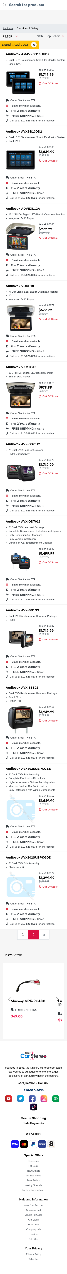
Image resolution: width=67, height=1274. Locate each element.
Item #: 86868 (46, 224)
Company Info (33, 1229)
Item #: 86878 (46, 460)
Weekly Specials (33, 1185)
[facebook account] (32, 1098)
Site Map (33, 1239)
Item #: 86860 (46, 70)
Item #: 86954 (46, 707)
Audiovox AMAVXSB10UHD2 (27, 54)
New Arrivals (33, 1170)
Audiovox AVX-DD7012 (23, 521)
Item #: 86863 (46, 147)
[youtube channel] (8, 1098)
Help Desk (33, 1224)
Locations (34, 1234)
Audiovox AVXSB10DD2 (24, 131)
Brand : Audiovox (15, 44)
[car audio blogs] (56, 1098)
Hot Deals (33, 1166)
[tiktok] (33, 1106)
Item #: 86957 (46, 796)
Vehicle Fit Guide (33, 1215)
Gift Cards (33, 1219)
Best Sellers (33, 1180)
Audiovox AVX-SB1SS (22, 610)
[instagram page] (44, 1098)
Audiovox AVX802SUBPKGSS (28, 768)
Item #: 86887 (46, 626)
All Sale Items (33, 1175)
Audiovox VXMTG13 (21, 367)
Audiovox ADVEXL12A (23, 208)
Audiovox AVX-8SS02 (22, 687)
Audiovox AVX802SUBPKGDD (28, 857)
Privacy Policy (33, 1254)
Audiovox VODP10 (20, 286)
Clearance (33, 1161)
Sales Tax (33, 1259)
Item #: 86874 (46, 382)
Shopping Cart (33, 1210)
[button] (50, 36)
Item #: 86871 (46, 305)
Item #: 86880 (46, 548)
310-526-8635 (29, 120)
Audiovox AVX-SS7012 (23, 444)
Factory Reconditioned (33, 1190)
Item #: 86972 (46, 873)
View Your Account (33, 1205)
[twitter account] (20, 1098)
